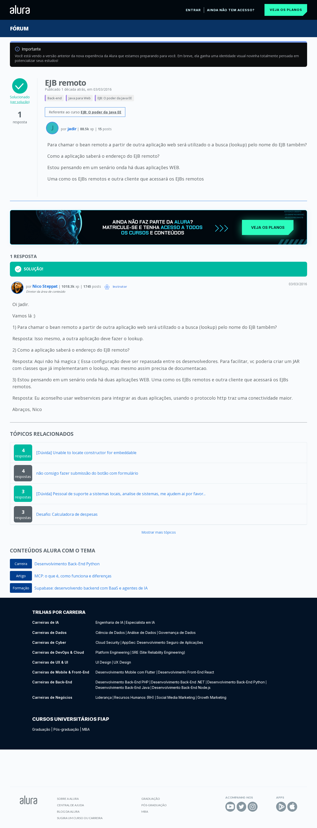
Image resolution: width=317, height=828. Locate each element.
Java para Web (80, 98)
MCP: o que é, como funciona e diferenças (72, 576)
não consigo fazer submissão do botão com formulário (87, 473)
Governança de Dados (177, 632)
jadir (72, 128)
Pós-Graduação (154, 805)
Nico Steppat (45, 286)
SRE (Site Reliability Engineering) (158, 652)
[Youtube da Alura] (230, 807)
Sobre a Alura (68, 799)
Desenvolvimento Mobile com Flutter (126, 672)
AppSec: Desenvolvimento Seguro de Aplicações (162, 642)
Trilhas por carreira (58, 612)
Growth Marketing (211, 697)
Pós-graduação (66, 729)
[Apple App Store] (292, 807)
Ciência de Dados (110, 632)
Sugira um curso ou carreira (80, 818)
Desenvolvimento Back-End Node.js (181, 687)
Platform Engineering (113, 652)
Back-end (55, 98)
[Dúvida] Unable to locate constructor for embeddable (86, 452)
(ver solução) (19, 102)
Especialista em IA (140, 622)
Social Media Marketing (176, 697)
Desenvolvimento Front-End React (186, 672)
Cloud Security (108, 642)
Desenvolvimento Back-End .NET (178, 682)
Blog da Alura (68, 811)
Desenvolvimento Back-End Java (123, 687)
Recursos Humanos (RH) (134, 697)
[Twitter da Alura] (241, 807)
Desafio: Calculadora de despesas (67, 514)
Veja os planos (286, 10)
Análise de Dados (141, 632)
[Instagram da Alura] (253, 807)
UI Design (103, 662)
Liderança (104, 697)
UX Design (122, 662)
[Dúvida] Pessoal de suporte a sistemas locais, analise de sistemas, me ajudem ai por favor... (121, 493)
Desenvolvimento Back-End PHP (122, 682)
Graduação (41, 729)
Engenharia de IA (109, 622)
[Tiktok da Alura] (264, 807)
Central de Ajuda (70, 805)
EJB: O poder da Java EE (115, 98)
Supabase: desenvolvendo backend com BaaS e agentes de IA (91, 588)
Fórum (19, 28)
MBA (86, 729)
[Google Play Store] (281, 807)
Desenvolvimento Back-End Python (67, 564)
